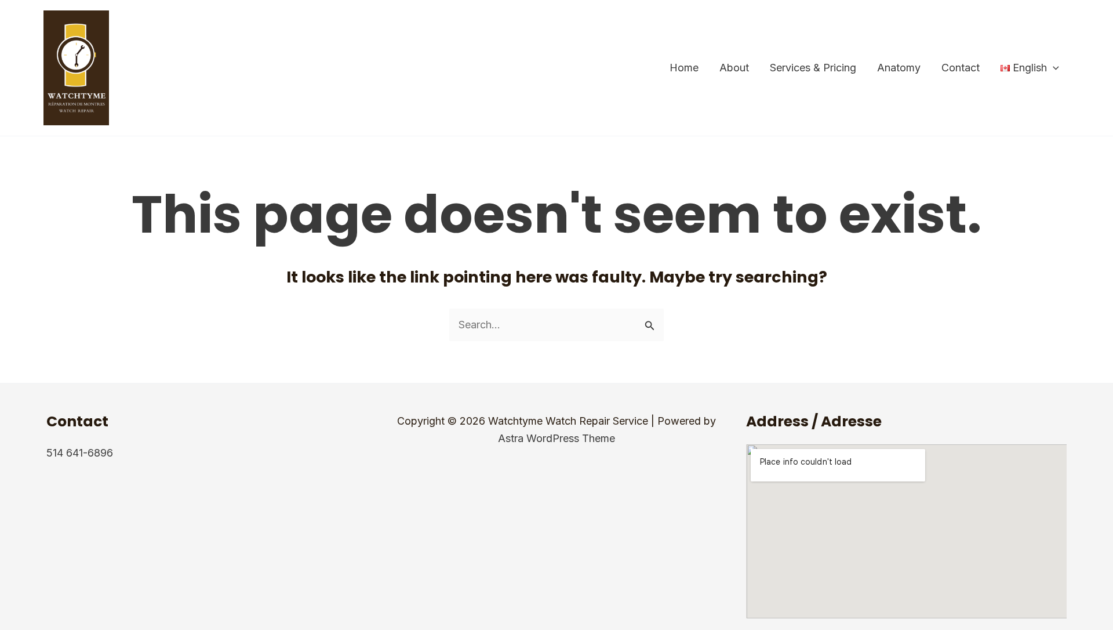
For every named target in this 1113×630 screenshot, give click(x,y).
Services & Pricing (813, 67)
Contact (960, 67)
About (734, 67)
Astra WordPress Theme (556, 438)
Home (684, 67)
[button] (1053, 68)
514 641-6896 (79, 453)
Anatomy (899, 67)
